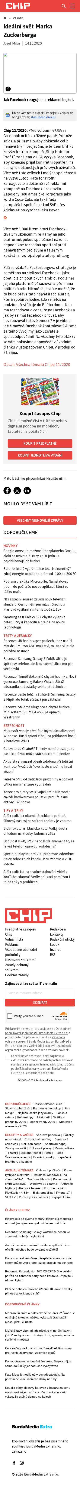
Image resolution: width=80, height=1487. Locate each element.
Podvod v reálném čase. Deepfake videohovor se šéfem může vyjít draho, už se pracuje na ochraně (39, 1260)
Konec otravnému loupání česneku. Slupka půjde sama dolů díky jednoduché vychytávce (38, 1364)
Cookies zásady (17, 975)
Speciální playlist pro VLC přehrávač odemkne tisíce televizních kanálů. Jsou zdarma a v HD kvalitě (38, 859)
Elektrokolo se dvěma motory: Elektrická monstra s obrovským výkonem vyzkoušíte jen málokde (39, 1221)
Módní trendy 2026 (42, 1121)
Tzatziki (13, 1152)
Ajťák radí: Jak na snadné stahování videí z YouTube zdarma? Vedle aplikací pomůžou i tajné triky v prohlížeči (36, 877)
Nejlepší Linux (60, 1197)
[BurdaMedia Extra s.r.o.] (28, 915)
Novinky (10, 546)
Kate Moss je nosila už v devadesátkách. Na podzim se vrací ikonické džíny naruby (35, 1377)
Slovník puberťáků (17, 1108)
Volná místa (14, 939)
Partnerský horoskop (47, 1108)
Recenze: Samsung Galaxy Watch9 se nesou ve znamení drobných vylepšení (37, 1234)
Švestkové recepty (17, 1157)
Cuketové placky (40, 1148)
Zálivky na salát (15, 1148)
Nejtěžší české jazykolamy (35, 1113)
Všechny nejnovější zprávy (40, 520)
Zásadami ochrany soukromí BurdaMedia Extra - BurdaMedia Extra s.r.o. (38, 1041)
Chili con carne (31, 1143)
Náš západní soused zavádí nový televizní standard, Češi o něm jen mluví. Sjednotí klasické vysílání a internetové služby (35, 604)
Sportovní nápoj (55, 1143)
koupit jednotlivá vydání (40, 455)
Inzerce (55, 950)
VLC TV (10, 1197)
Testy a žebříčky (17, 636)
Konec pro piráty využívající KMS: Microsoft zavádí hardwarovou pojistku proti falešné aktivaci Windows (36, 797)
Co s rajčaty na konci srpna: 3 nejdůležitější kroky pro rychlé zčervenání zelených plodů (38, 1350)
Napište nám (55, 478)
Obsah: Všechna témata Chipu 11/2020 (36, 364)
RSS (52, 955)
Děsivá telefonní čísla (47, 1104)
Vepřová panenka (48, 1135)
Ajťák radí (43, 1117)
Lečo (60, 1152)
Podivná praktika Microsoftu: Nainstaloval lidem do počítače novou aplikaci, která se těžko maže (35, 586)
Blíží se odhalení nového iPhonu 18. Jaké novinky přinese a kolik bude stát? (38, 1291)
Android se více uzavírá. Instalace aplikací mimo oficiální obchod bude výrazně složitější (37, 1247)
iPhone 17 (63, 1192)
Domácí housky (43, 1157)
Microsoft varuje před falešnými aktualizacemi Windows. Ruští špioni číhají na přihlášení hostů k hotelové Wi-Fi (40, 736)
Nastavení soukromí (20, 960)
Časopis (18, 18)
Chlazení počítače (48, 1170)
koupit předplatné (40, 443)
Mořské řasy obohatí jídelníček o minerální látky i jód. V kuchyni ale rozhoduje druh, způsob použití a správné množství (39, 1335)
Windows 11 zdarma (43, 1183)
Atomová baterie (29, 1188)
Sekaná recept (31, 1152)
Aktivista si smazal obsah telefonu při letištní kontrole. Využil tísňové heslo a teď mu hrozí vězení (38, 766)
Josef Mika (11, 43)
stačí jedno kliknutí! (43, 117)
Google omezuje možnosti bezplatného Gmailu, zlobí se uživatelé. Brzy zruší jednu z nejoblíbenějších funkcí (39, 556)
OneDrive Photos (38, 1179)
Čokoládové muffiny (38, 1139)
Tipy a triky (13, 810)
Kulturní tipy (25, 1117)
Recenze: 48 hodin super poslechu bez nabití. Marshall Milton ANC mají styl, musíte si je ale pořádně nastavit (38, 646)
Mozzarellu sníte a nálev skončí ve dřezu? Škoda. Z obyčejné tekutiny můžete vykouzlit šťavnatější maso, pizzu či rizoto (40, 1317)
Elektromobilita (43, 1192)
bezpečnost (14, 726)
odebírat (40, 1002)
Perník (48, 1152)
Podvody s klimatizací (33, 1197)
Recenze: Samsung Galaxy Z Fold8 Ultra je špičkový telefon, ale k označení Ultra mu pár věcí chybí (38, 664)
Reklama (12, 944)
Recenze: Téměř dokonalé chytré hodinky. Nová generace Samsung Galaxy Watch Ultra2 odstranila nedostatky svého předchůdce (39, 682)
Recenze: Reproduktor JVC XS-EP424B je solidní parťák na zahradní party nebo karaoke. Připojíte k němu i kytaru (39, 1276)
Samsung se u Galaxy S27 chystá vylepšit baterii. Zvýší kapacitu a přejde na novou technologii (34, 622)
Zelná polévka (64, 1148)
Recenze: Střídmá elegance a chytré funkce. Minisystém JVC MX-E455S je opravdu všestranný (36, 712)
